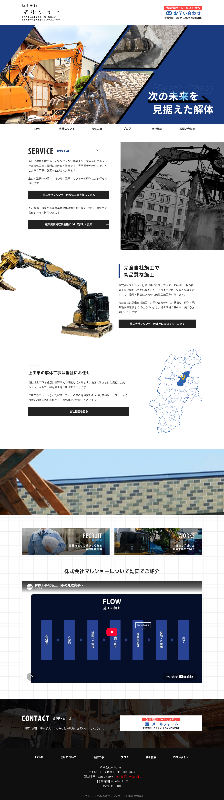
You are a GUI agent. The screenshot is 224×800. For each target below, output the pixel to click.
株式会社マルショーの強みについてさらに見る (157, 323)
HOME (36, 128)
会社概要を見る (79, 411)
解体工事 (97, 128)
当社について (67, 128)
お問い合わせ (187, 128)
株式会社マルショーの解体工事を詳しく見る (69, 195)
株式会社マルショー (112, 767)
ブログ (127, 128)
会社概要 (157, 128)
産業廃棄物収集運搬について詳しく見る (68, 224)
